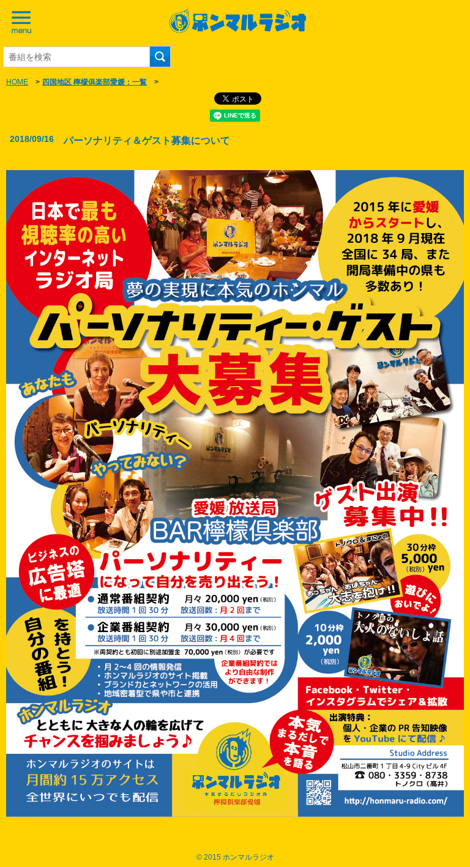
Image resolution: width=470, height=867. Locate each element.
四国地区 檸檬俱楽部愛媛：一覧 (94, 82)
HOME (17, 82)
